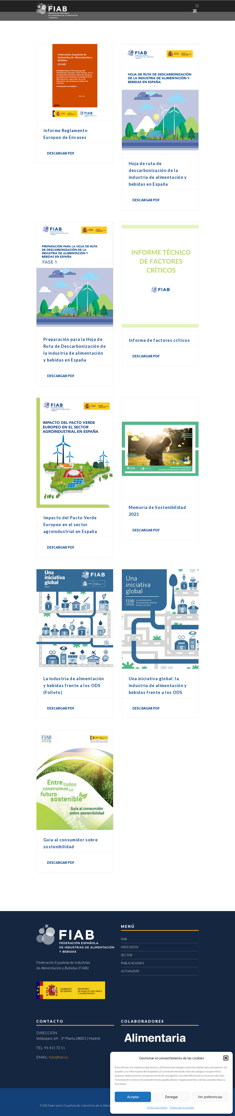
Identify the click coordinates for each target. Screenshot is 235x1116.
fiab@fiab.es (58, 1057)
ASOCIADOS (129, 947)
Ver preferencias (210, 1097)
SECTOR (126, 955)
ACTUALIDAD (130, 971)
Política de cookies (157, 1107)
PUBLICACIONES (132, 963)
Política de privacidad (182, 1107)
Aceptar (133, 1097)
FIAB (124, 939)
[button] (226, 1058)
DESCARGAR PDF (60, 153)
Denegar (171, 1097)
